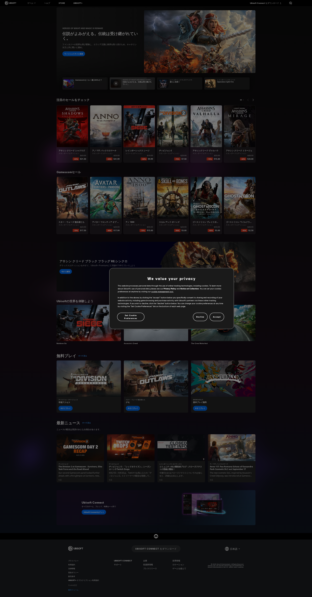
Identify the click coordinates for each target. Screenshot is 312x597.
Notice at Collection (189, 288)
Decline (200, 317)
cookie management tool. (162, 291)
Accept (217, 317)
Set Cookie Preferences (130, 316)
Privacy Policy (170, 288)
